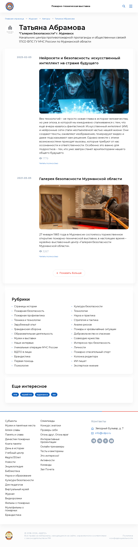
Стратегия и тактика (86, 320)
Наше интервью (24, 342)
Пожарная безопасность (29, 310)
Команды (45, 464)
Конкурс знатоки (50, 425)
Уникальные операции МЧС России (36, 347)
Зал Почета (47, 469)
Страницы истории (25, 306)
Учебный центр (14, 452)
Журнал (33, 18)
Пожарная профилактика (29, 315)
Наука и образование (18, 475)
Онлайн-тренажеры (52, 446)
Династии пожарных (17, 439)
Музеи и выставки (25, 338)
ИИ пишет (80, 361)
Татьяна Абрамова (65, 18)
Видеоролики (13, 498)
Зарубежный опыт (25, 324)
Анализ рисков (83, 324)
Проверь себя (49, 430)
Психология (21, 365)
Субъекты (11, 420)
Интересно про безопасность (92, 342)
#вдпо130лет (13, 457)
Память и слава (14, 434)
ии (54, 394)
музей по (27, 394)
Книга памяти (13, 443)
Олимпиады (47, 420)
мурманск (42, 394)
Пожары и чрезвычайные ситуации (95, 329)
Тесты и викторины (51, 451)
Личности (80, 347)
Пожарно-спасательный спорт (92, 351)
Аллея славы (12, 430)
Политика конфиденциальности (121, 536)
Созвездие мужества (86, 338)
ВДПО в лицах (23, 351)
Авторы (46, 18)
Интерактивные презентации (50, 441)
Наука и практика (84, 315)
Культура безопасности (88, 306)
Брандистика (22, 356)
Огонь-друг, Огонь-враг (54, 434)
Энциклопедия (14, 466)
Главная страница (14, 18)
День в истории (14, 448)
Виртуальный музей (17, 489)
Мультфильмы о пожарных (14, 509)
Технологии (81, 310)
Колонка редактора (86, 356)
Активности (47, 460)
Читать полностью (48, 163)
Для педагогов (14, 484)
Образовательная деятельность (33, 333)
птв (15, 394)
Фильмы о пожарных (17, 502)
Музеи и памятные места (20, 425)
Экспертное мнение (86, 365)
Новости (10, 461)
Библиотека (12, 471)
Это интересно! (49, 455)
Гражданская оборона (27, 329)
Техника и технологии (27, 320)
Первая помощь (23, 361)
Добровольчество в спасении (92, 333)
